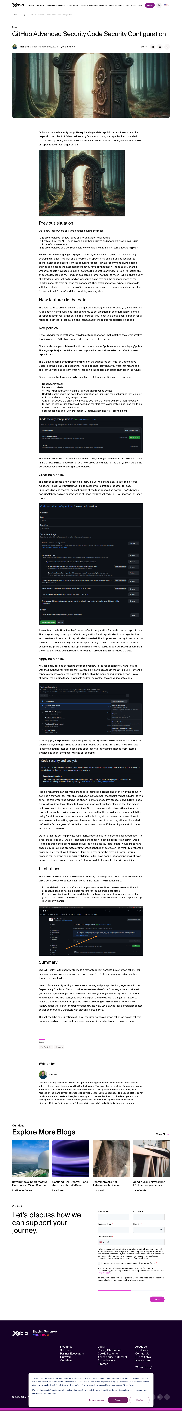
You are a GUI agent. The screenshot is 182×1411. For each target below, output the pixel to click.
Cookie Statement (109, 1353)
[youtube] (160, 1397)
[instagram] (167, 1397)
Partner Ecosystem (72, 1353)
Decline (139, 1400)
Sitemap (103, 1364)
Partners (111, 5)
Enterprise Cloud (76, 852)
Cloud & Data (73, 5)
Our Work (65, 1357)
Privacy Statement (109, 1350)
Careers (133, 5)
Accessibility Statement (112, 1357)
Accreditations (107, 1360)
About (139, 5)
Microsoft (59, 1047)
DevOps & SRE (46, 1047)
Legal (101, 1346)
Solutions (118, 5)
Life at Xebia (143, 1357)
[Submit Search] (159, 6)
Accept (118, 1400)
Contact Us (142, 1353)
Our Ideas (66, 1360)
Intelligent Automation (56, 5)
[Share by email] (160, 47)
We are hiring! (143, 1367)
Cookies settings (96, 1400)
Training (126, 5)
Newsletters (143, 1360)
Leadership (142, 1350)
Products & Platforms (89, 5)
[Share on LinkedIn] (152, 47)
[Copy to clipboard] (167, 47)
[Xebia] (18, 5)
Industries (103, 5)
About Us (141, 1346)
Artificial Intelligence (35, 5)
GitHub (62, 339)
